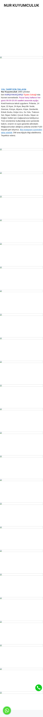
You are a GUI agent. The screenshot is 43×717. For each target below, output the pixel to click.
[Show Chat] (7, 710)
